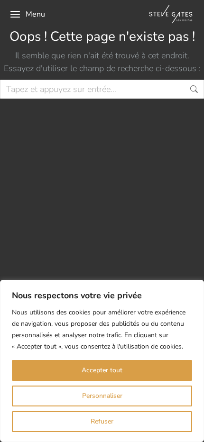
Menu (35, 14)
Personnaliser (102, 395)
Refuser (102, 421)
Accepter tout (102, 370)
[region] (102, 361)
